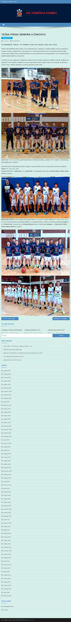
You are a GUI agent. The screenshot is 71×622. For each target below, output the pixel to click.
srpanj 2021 (6, 568)
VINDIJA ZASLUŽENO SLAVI (56, 330)
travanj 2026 (7, 377)
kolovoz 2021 (7, 564)
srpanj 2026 (6, 370)
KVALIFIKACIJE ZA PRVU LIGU (12, 360)
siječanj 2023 (7, 505)
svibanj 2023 (7, 492)
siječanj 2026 (7, 388)
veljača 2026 (7, 384)
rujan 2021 (6, 561)
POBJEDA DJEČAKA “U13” (32, 330)
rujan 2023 (6, 481)
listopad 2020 (7, 589)
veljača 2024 (7, 464)
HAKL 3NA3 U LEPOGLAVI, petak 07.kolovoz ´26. (17, 346)
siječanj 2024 (7, 467)
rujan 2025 (6, 402)
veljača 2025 (7, 422)
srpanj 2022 (6, 526)
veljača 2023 (7, 502)
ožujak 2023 (7, 499)
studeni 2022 (7, 512)
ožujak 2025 (7, 419)
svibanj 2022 (7, 533)
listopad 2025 (7, 398)
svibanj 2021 (7, 575)
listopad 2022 (7, 516)
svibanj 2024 (7, 454)
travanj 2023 (7, 495)
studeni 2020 (7, 585)
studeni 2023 (7, 474)
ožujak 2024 (7, 460)
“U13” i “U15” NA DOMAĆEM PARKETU (11, 318)
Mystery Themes (30, 620)
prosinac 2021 (7, 550)
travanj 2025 (7, 415)
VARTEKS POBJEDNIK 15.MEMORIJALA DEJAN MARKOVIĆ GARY (23, 353)
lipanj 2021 (6, 571)
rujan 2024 (6, 440)
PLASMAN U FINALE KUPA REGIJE (11, 330)
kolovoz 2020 (7, 596)
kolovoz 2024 (7, 443)
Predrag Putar (16, 41)
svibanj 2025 (7, 412)
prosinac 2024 (7, 429)
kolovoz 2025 (7, 405)
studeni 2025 (7, 395)
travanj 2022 (7, 537)
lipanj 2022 (6, 530)
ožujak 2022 (7, 540)
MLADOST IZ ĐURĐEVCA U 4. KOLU (62, 318)
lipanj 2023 (6, 488)
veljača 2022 (7, 544)
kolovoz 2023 (7, 485)
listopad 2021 (7, 557)
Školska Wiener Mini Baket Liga (12, 349)
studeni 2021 (7, 554)
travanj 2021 (7, 578)
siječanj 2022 (7, 547)
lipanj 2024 (6, 450)
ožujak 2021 (7, 582)
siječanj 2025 (7, 426)
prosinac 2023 (7, 471)
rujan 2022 (6, 519)
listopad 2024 (7, 436)
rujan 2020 (6, 592)
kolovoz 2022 (7, 523)
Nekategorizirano (6, 38)
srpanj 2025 (6, 409)
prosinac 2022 (7, 509)
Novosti (5, 610)
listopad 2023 (7, 478)
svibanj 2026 (7, 374)
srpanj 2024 (6, 447)
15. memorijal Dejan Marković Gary (13, 356)
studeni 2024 (7, 433)
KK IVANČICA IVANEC (41, 13)
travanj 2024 (7, 457)
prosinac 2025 (7, 391)
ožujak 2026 (7, 381)
